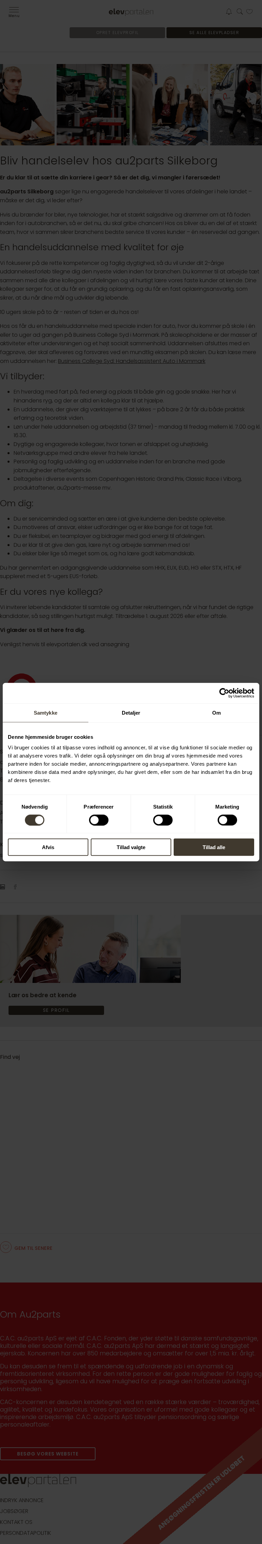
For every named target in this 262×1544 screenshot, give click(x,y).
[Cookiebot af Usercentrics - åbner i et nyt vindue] (224, 693)
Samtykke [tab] (45, 712)
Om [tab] (216, 712)
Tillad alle (214, 847)
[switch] (98, 819)
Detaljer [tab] (131, 712)
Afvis (48, 847)
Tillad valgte (131, 847)
